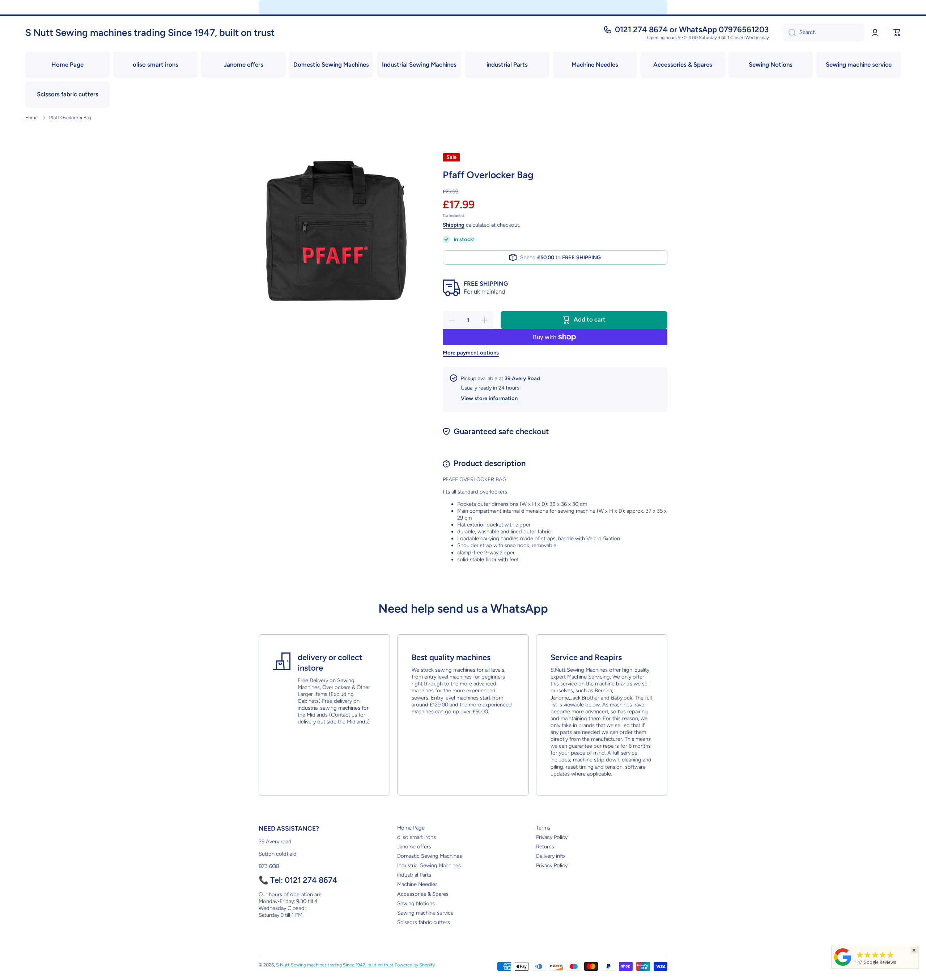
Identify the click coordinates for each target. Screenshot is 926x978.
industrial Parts (414, 875)
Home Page (411, 827)
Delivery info (550, 856)
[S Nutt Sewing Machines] (842, 965)
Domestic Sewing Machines (429, 856)
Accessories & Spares (423, 894)
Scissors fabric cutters (423, 922)
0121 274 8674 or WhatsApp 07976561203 (692, 29)
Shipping (453, 225)
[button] (897, 32)
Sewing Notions (416, 903)
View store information (489, 398)
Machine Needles (417, 884)
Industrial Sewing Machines (429, 865)
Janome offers (414, 846)
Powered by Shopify (415, 964)
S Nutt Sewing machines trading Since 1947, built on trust (335, 964)
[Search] (789, 33)
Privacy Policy (552, 837)
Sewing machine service (425, 913)
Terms (543, 827)
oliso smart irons (416, 837)
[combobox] (823, 33)
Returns (545, 846)
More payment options (471, 352)
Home (31, 117)
